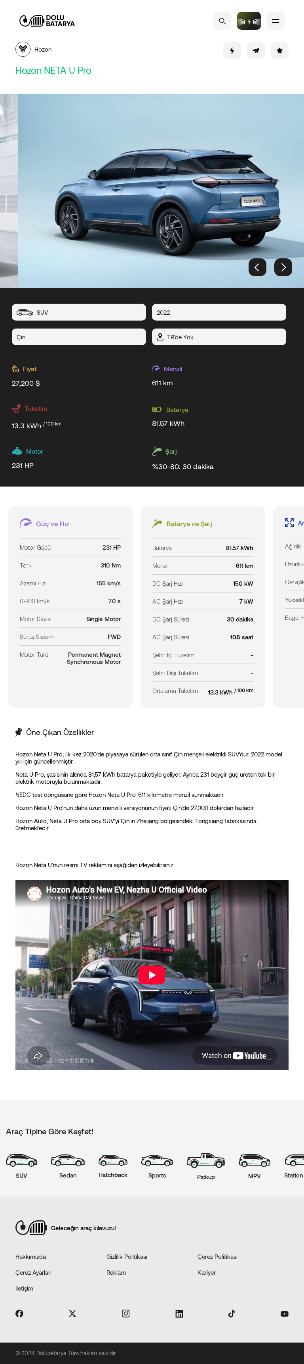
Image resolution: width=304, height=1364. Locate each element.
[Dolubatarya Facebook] (19, 1314)
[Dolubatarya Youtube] (285, 1314)
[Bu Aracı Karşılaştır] (232, 51)
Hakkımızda (30, 1256)
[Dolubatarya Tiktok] (231, 1314)
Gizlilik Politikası (126, 1256)
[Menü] (276, 21)
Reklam (116, 1272)
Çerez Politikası (218, 1256)
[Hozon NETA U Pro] (152, 191)
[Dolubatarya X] (72, 1314)
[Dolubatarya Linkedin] (179, 1314)
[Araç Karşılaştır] (249, 21)
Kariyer (207, 1272)
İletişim (24, 1288)
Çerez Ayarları (33, 1272)
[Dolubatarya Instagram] (126, 1314)
